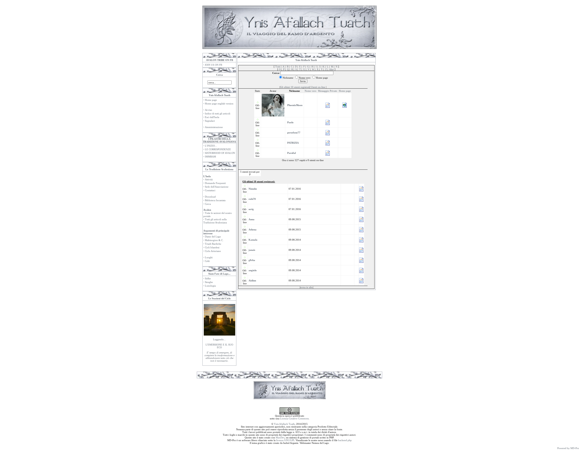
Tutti (277, 66)
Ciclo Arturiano (213, 251)
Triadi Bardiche (213, 243)
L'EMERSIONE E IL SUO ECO (219, 346)
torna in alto (306, 287)
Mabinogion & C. (214, 240)
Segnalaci (210, 120)
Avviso (208, 110)
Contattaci (210, 190)
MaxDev (280, 437)
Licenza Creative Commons (294, 418)
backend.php (345, 440)
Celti (207, 261)
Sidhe (208, 278)
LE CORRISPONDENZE (218, 149)
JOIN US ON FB (213, 64)
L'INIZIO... (211, 145)
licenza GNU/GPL (285, 440)
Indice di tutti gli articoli (217, 113)
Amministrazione (214, 127)
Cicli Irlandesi (212, 247)
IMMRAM (210, 156)
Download (210, 196)
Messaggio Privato (327, 90)
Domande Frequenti (215, 183)
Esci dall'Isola (212, 117)
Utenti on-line (318, 87)
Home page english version (219, 103)
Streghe (209, 282)
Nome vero (310, 90)
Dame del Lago (213, 236)
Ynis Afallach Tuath (284, 424)
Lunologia (210, 285)
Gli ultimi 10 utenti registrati (295, 87)
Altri (331, 69)
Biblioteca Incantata (215, 200)
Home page (211, 100)
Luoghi (209, 257)
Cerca (208, 204)
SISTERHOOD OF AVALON (220, 153)
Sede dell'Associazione (216, 186)
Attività (209, 179)
